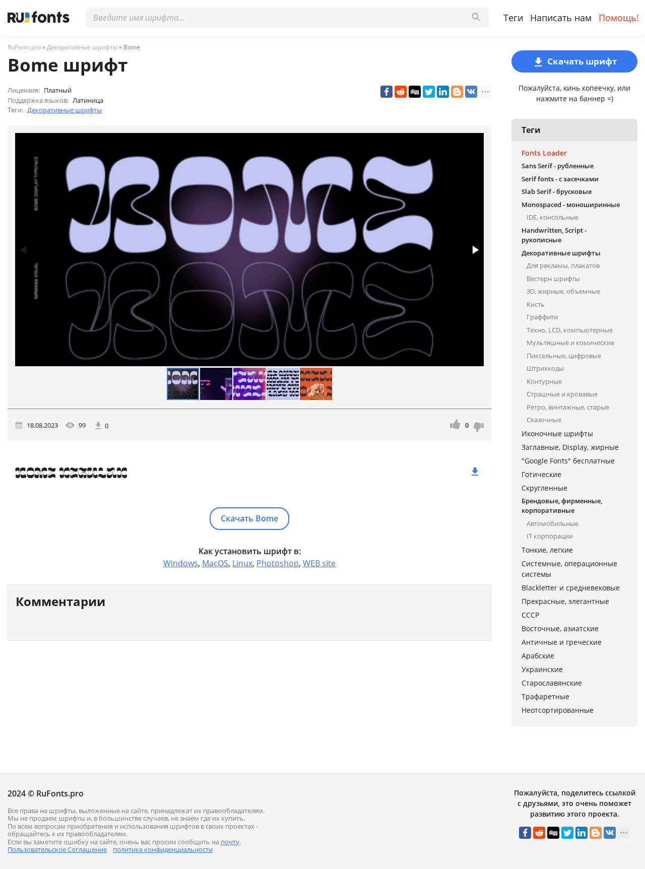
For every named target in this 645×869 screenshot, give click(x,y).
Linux (242, 563)
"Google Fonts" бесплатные (568, 460)
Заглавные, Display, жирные (570, 447)
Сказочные (544, 419)
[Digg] (415, 92)
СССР (530, 615)
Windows (180, 563)
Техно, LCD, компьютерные (570, 330)
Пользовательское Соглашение (57, 849)
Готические (541, 474)
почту (230, 841)
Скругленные (544, 488)
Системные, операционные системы (569, 569)
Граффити (542, 316)
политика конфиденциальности (163, 849)
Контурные (544, 381)
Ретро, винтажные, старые (568, 407)
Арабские (538, 655)
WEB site (319, 563)
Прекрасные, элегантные (565, 601)
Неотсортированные (558, 710)
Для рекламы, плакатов (563, 265)
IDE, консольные (552, 217)
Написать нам (561, 18)
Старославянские (552, 683)
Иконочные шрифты (557, 433)
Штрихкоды (545, 368)
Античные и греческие (562, 642)
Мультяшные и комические (570, 342)
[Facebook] (386, 92)
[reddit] (401, 92)
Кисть (536, 304)
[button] (475, 250)
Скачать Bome (249, 518)
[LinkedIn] (443, 92)
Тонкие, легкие (547, 550)
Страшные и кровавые (562, 393)
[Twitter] (429, 92)
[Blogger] (457, 92)
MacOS (215, 563)
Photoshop (277, 563)
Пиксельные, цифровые (564, 355)
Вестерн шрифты (553, 278)
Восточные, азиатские (560, 628)
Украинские (542, 669)
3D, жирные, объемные (563, 291)
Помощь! (619, 18)
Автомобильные (552, 523)
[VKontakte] (471, 92)
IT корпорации (550, 536)
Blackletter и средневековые (571, 587)
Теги (513, 18)
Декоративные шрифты (64, 109)
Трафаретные (545, 696)
